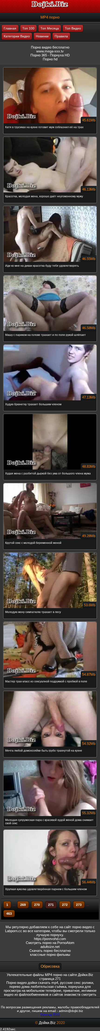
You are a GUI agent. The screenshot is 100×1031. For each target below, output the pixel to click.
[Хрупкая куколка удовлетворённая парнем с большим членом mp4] (50, 830)
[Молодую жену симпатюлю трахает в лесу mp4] (50, 553)
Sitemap (46, 1014)
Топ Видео (73, 28)
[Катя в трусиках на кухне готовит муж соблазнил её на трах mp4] (50, 68)
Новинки (42, 36)
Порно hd (50, 59)
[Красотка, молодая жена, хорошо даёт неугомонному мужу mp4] (50, 137)
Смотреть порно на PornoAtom (50, 943)
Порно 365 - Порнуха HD (50, 55)
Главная (10, 28)
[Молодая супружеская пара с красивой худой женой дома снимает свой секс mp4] (50, 760)
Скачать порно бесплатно (50, 951)
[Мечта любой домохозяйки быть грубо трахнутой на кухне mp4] (50, 691)
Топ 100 (28, 28)
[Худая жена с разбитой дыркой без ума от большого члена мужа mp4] (50, 414)
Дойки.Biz (47, 1023)
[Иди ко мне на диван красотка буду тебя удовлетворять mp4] (50, 206)
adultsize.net (50, 947)
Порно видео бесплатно (50, 47)
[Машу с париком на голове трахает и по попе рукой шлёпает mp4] (50, 276)
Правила (61, 36)
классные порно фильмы (50, 954)
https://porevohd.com (50, 939)
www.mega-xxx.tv (50, 51)
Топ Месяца (49, 28)
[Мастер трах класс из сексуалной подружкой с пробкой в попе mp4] (50, 622)
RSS (56, 1014)
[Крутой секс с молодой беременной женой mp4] (50, 483)
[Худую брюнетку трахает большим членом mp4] (50, 345)
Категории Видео (17, 36)
